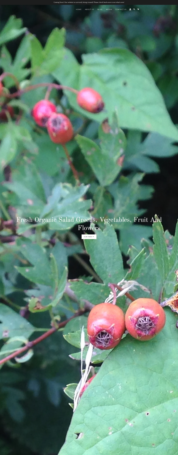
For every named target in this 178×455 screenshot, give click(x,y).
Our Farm (88, 237)
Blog (99, 9)
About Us (89, 9)
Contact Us (121, 9)
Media (109, 9)
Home (78, 9)
